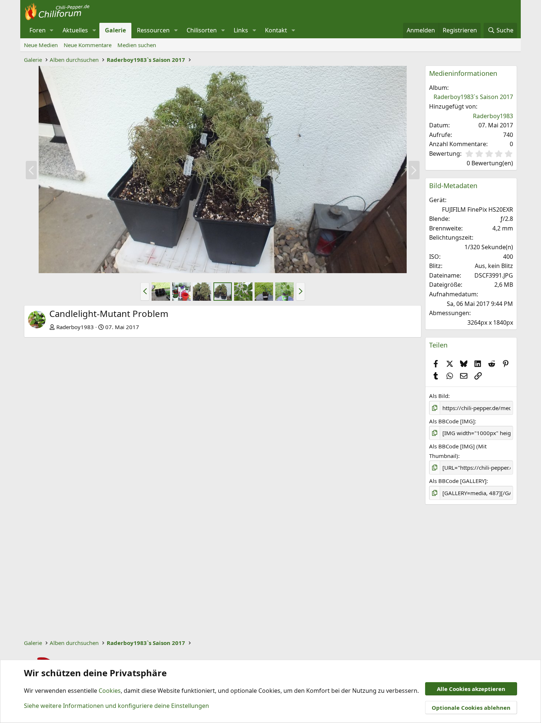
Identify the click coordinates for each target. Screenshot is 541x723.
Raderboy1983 (75, 327)
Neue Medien (41, 45)
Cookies (110, 691)
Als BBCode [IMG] (452, 421)
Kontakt (276, 30)
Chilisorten (202, 30)
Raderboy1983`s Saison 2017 (473, 97)
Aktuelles (75, 30)
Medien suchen (136, 45)
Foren (37, 30)
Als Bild (438, 395)
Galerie (115, 30)
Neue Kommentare (88, 45)
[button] (51, 30)
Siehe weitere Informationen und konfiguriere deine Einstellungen (116, 706)
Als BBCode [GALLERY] (458, 480)
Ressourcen (153, 30)
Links (241, 30)
